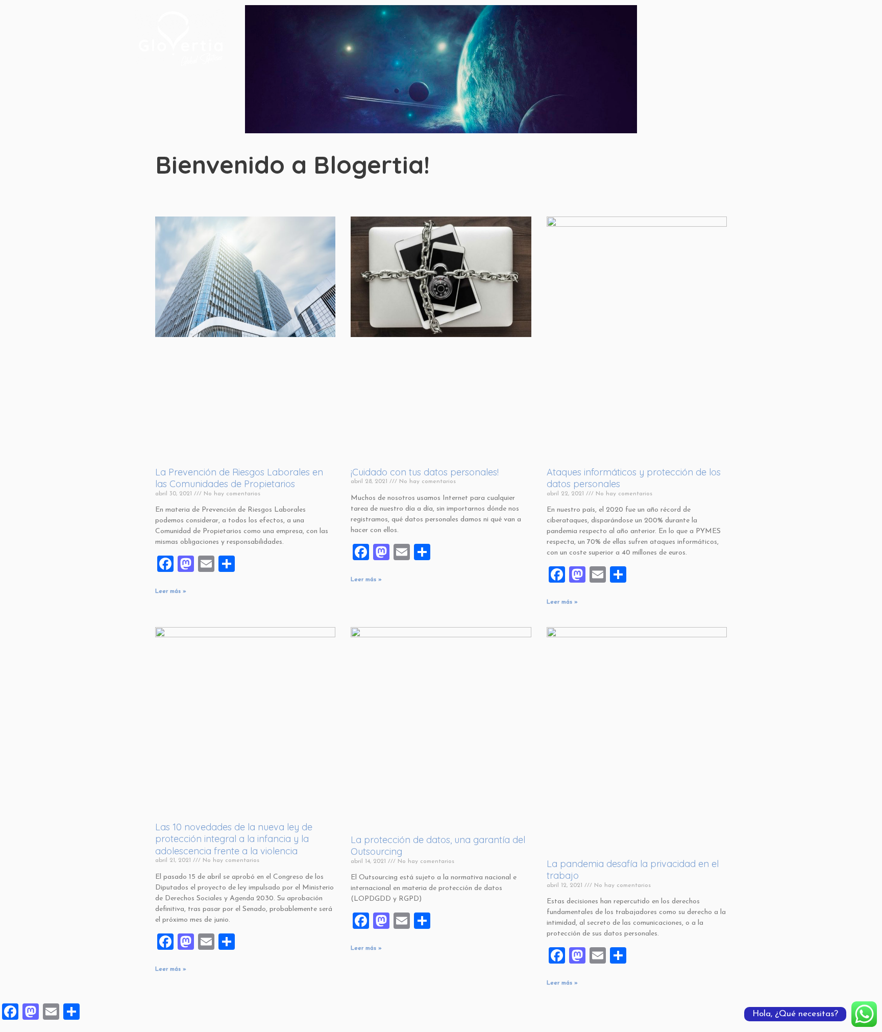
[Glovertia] (181, 38)
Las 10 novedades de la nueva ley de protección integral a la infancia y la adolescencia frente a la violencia (233, 839)
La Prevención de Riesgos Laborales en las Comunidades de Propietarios (239, 478)
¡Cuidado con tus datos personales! (425, 472)
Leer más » (170, 591)
